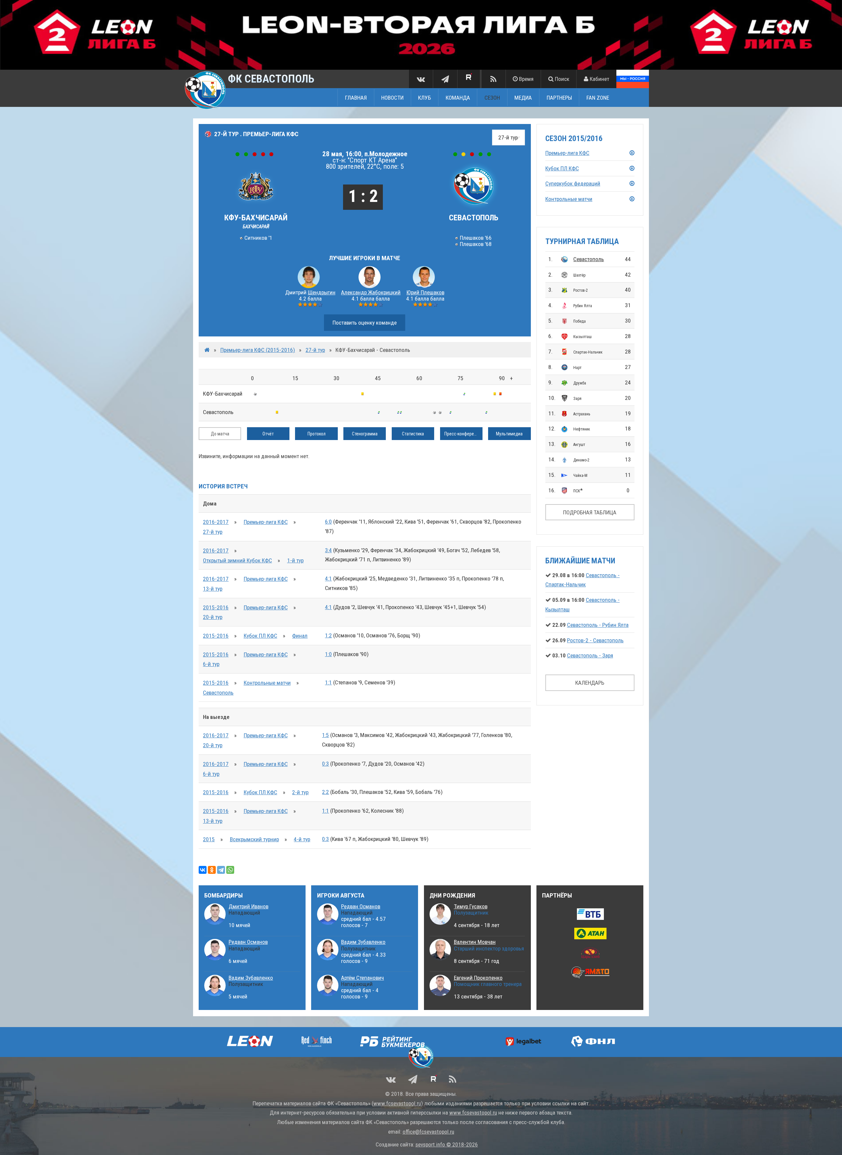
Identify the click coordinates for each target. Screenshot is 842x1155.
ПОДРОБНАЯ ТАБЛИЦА (589, 512)
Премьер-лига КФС (266, 522)
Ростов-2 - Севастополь (595, 640)
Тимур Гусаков (470, 906)
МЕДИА (523, 97)
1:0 (328, 654)
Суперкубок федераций (572, 183)
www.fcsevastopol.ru (397, 1103)
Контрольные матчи (267, 682)
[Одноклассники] (212, 870)
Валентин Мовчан (475, 942)
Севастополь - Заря (590, 655)
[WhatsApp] (230, 870)
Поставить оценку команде (365, 322)
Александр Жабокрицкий (371, 292)
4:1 (328, 578)
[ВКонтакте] (203, 870)
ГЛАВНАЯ (356, 97)
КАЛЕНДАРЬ (589, 682)
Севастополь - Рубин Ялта (598, 625)
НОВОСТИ (392, 97)
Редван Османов (248, 942)
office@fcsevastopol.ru (428, 1131)
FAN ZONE (597, 97)
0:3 (325, 763)
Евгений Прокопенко (478, 977)
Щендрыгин (321, 292)
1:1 (328, 682)
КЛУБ (424, 97)
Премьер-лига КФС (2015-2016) (257, 350)
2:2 (325, 792)
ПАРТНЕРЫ (559, 97)
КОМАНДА (458, 97)
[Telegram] (221, 870)
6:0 (328, 521)
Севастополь (588, 259)
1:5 (325, 735)
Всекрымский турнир (254, 839)
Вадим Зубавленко (251, 977)
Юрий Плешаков (425, 292)
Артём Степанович (362, 977)
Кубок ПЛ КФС (260, 635)
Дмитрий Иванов (248, 906)
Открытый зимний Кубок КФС (237, 560)
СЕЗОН (492, 97)
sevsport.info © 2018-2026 (446, 1144)
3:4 (328, 550)
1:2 (328, 635)
